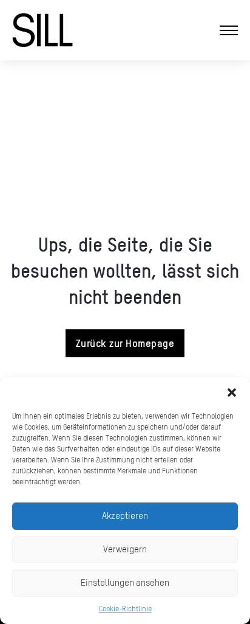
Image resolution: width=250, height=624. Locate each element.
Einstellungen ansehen (125, 582)
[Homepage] (42, 30)
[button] (232, 392)
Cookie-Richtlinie (125, 608)
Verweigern (125, 549)
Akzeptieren (125, 515)
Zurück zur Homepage (125, 342)
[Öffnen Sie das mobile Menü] (229, 30)
